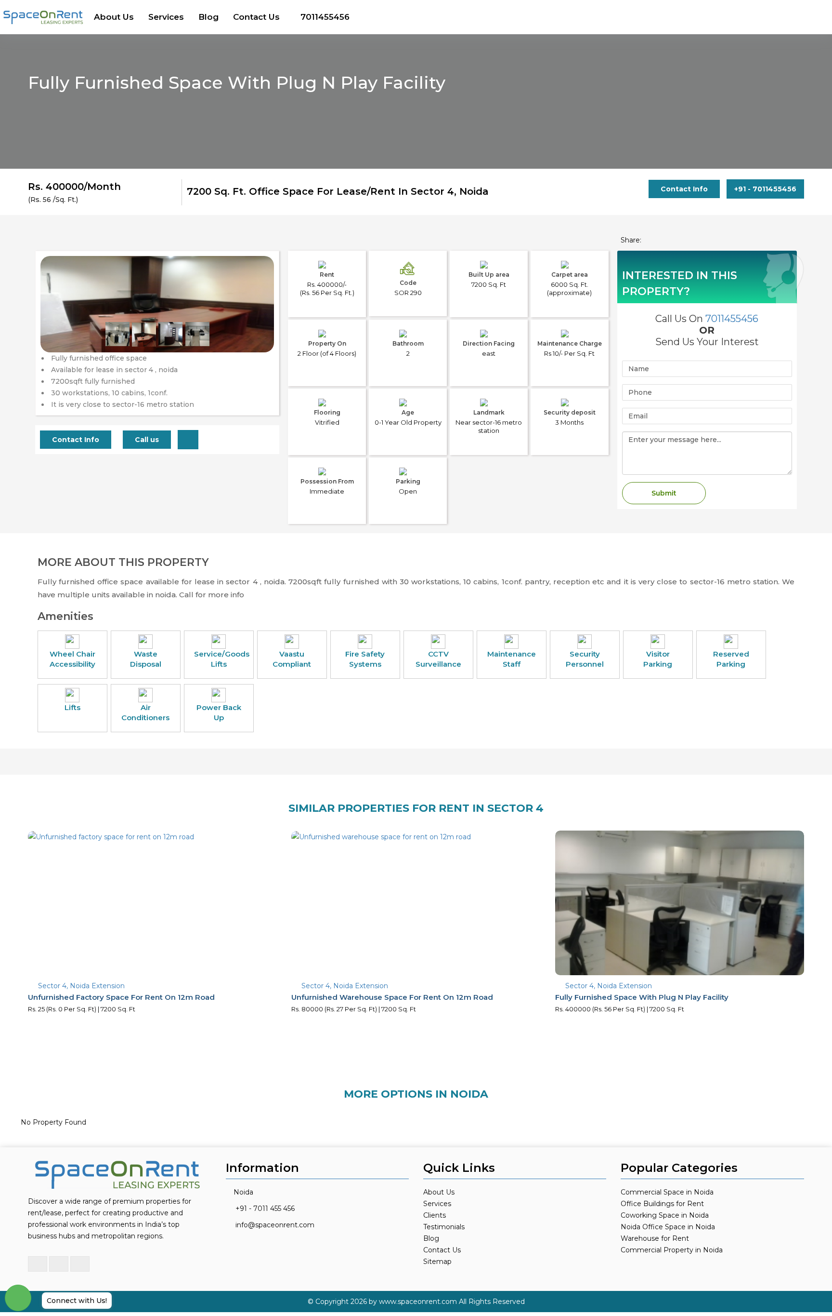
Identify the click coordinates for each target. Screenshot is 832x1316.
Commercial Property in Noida (672, 1250)
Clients (434, 1215)
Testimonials (444, 1226)
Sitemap (437, 1261)
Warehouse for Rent (655, 1238)
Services (166, 17)
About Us (114, 17)
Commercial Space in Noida (667, 1192)
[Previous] (53, 323)
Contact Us (256, 17)
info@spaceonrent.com (274, 1225)
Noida (243, 1192)
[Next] (261, 323)
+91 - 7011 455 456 (265, 1208)
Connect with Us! (77, 1300)
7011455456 (325, 17)
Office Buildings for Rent (662, 1203)
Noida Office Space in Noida (668, 1226)
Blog (208, 17)
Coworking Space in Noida (665, 1215)
